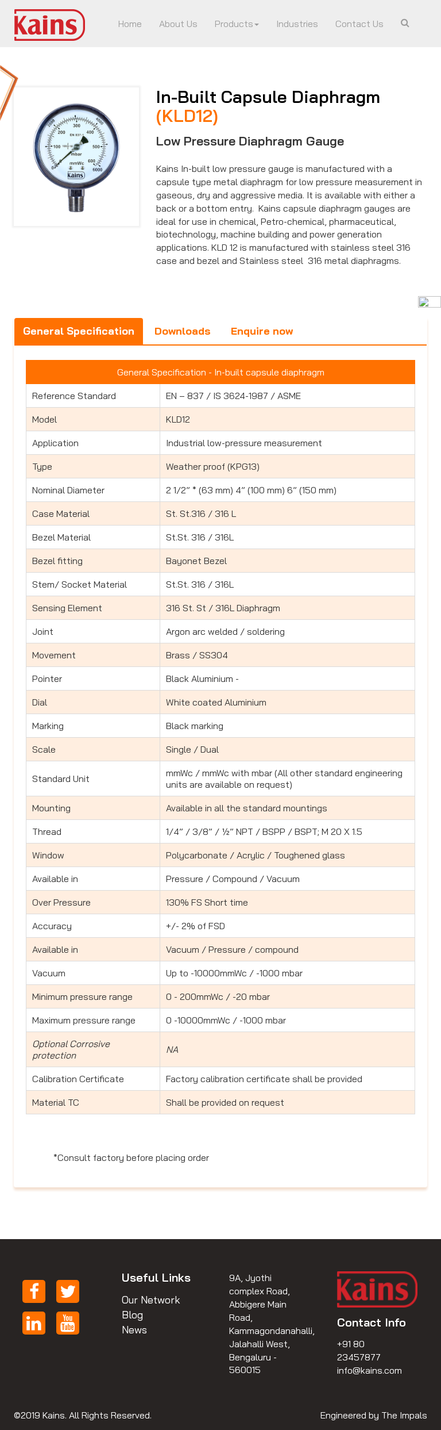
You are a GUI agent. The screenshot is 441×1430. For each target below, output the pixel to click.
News (134, 1329)
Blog (132, 1314)
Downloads (182, 331)
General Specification (78, 331)
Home (130, 23)
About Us (178, 23)
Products (234, 23)
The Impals (404, 1415)
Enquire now (262, 331)
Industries (297, 23)
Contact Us (359, 23)
